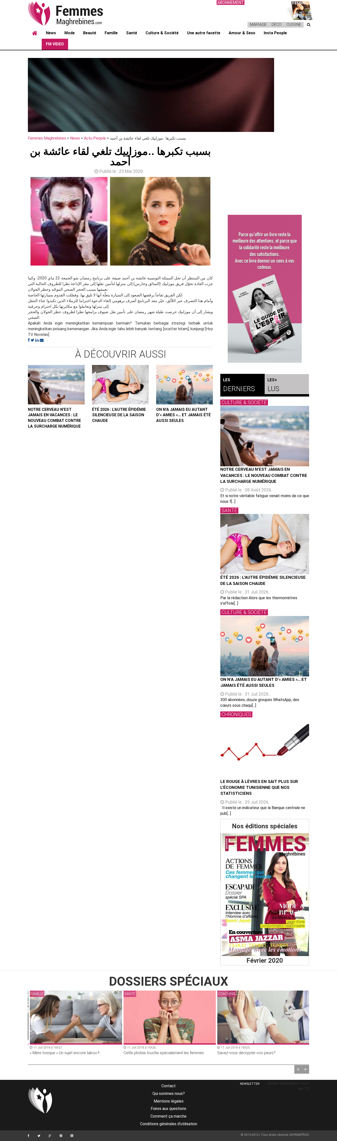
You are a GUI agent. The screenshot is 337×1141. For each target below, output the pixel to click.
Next (220, 222)
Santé (131, 33)
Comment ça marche (168, 1116)
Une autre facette (203, 33)
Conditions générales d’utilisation (168, 1124)
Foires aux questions (168, 1108)
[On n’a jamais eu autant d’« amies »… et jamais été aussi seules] (184, 384)
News (51, 33)
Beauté (89, 33)
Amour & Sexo (242, 33)
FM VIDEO (55, 44)
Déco (276, 24)
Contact (168, 1086)
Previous (20, 222)
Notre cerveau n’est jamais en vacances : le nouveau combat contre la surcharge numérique (54, 418)
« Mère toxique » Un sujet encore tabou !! (63, 1052)
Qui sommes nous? (168, 1093)
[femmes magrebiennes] (72, 13)
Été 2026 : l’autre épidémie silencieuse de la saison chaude (119, 415)
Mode (69, 33)
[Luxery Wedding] (265, 894)
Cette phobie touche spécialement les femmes (162, 1052)
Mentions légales (169, 1101)
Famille (111, 33)
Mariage (258, 24)
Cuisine (293, 24)
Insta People (275, 33)
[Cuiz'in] (299, 10)
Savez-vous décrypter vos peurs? (245, 1052)
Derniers (239, 385)
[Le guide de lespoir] (264, 289)
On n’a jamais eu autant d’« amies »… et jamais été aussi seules (183, 415)
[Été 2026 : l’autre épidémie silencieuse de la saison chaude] (120, 384)
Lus (273, 385)
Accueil (35, 33)
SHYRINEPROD (299, 1135)
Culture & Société (162, 33)
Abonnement (230, 2)
